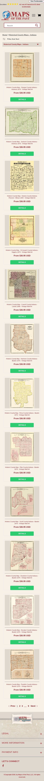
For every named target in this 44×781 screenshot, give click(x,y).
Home (4, 35)
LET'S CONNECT (10, 761)
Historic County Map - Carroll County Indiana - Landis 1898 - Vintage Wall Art (22, 305)
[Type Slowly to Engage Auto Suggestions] (36, 25)
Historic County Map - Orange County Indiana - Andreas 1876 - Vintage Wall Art (22, 88)
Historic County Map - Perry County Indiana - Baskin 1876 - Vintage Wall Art (22, 414)
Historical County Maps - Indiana (22, 35)
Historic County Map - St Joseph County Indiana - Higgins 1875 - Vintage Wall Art (22, 251)
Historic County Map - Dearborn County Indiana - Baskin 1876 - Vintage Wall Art (22, 577)
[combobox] (22, 25)
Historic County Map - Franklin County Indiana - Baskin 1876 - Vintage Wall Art (22, 685)
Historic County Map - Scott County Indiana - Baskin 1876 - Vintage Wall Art (22, 522)
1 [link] (17, 706)
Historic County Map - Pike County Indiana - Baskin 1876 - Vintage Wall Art (22, 468)
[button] (33, 15)
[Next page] (30, 706)
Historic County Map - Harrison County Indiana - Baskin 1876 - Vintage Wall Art (22, 360)
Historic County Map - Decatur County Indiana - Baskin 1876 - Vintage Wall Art (22, 631)
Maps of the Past (24, 775)
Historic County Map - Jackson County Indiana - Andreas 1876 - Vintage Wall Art (22, 143)
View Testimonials (36, 1)
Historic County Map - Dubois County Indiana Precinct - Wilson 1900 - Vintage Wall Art (22, 197)
